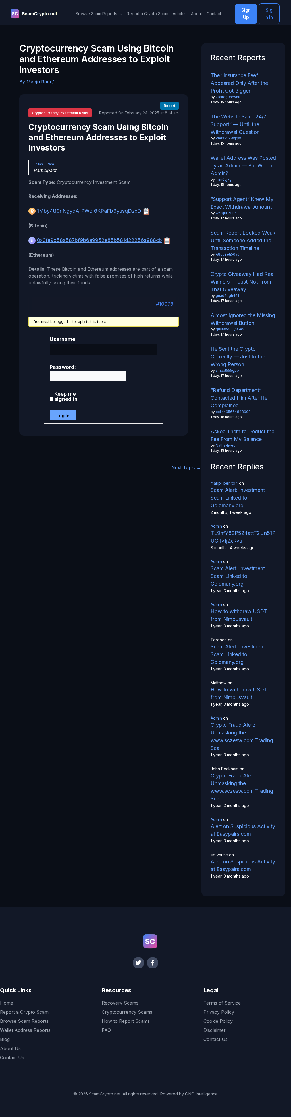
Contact (214, 13)
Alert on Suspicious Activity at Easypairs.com (243, 830)
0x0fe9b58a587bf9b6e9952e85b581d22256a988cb (99, 240)
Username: (63, 339)
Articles (179, 13)
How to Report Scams (126, 1021)
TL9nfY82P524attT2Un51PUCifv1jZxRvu (243, 537)
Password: (63, 367)
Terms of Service (222, 1003)
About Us (10, 1048)
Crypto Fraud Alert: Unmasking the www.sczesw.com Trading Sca (242, 736)
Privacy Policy (218, 1012)
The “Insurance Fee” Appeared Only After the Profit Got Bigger (239, 83)
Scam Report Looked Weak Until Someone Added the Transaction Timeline (243, 240)
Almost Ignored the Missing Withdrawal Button (243, 319)
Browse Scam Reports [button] (96, 13)
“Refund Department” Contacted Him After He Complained (239, 397)
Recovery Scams (120, 1003)
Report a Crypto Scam (147, 13)
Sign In (269, 13)
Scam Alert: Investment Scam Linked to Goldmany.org (238, 497)
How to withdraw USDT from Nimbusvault (239, 615)
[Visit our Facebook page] (152, 962)
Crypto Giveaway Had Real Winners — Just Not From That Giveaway (243, 281)
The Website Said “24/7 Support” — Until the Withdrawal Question (238, 124)
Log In (63, 415)
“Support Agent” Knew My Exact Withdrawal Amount (242, 203)
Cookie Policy (218, 1021)
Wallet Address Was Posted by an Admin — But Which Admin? (243, 165)
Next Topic (186, 467)
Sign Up (246, 13)
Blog (5, 1039)
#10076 (164, 304)
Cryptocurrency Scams (127, 1012)
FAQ (106, 1030)
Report (169, 106)
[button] (119, 14)
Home (6, 1003)
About (196, 13)
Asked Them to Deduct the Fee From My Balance (242, 435)
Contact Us (12, 1057)
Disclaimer (214, 1030)
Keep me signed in (66, 396)
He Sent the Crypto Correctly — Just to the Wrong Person (238, 356)
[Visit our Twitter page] (138, 962)
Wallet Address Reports (25, 1030)
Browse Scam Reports (24, 1021)
